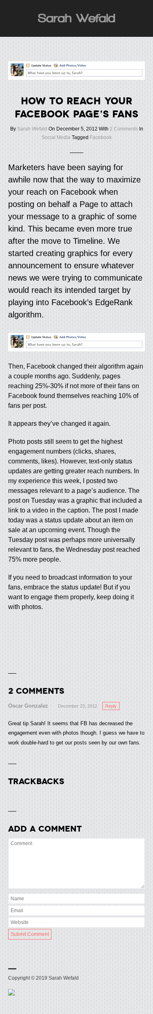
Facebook (101, 137)
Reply (111, 706)
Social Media (56, 137)
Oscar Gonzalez (28, 706)
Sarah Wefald (32, 129)
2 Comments (124, 129)
